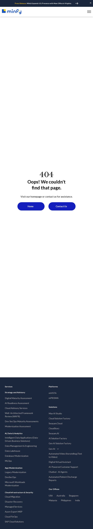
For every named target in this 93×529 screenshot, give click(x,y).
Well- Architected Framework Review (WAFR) (19, 415)
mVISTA (52, 393)
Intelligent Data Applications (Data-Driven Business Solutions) (21, 439)
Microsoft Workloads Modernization (15, 484)
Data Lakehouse (12, 451)
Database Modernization (16, 456)
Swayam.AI (54, 433)
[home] (11, 11)
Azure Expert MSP (13, 511)
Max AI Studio (55, 413)
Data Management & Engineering (21, 446)
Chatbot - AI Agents (58, 472)
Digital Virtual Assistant (60, 462)
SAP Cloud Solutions (14, 521)
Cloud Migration (12, 496)
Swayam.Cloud (55, 423)
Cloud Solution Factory (59, 418)
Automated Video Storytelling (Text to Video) (65, 455)
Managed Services (13, 506)
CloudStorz (54, 428)
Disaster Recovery (14, 501)
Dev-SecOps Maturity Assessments (22, 421)
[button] (88, 12)
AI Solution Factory (58, 438)
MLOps (8, 460)
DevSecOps (10, 477)
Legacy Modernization (15, 472)
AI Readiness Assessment (17, 403)
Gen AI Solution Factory (60, 443)
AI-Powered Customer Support (63, 467)
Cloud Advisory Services (16, 408)
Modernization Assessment (18, 426)
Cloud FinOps (11, 516)
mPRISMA (53, 398)
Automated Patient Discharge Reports (63, 478)
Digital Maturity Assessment (18, 398)
